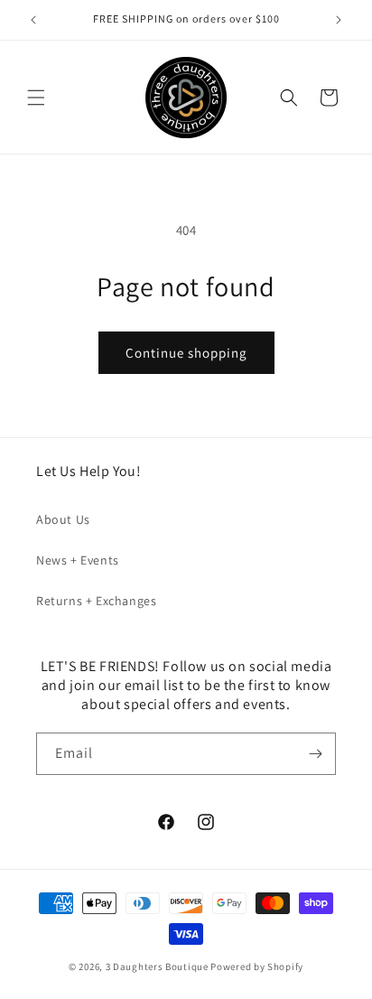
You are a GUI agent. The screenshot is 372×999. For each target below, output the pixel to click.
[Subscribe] (315, 754)
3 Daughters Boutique (157, 966)
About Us (63, 519)
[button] (36, 97)
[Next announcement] (338, 20)
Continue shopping (186, 352)
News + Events (77, 560)
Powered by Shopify (256, 966)
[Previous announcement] (33, 20)
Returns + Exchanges (96, 601)
